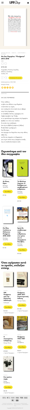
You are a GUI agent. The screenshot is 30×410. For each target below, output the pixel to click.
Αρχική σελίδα (5, 52)
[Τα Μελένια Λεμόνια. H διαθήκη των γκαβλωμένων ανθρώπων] (22, 168)
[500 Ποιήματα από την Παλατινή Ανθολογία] (8, 280)
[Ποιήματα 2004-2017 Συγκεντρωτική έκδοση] (22, 280)
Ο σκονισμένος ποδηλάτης (8, 339)
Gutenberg (9, 71)
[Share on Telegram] (13, 88)
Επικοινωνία (25, 404)
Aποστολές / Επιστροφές (20, 403)
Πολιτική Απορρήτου (7, 404)
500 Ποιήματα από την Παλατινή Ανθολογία (7, 296)
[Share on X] (7, 88)
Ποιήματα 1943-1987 (21, 338)
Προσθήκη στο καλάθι (15, 78)
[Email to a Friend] (10, 88)
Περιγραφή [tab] (4, 93)
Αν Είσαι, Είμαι (6, 182)
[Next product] (2, 63)
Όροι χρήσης (17, 404)
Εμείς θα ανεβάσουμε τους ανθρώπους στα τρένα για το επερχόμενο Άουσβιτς (21, 235)
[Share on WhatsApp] (2, 88)
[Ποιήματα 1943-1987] (22, 324)
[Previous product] (5, 63)
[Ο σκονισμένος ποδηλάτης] (8, 324)
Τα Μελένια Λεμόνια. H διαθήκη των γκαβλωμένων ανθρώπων (22, 185)
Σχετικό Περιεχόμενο (9, 312)
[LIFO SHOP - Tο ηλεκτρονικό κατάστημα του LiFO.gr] (15, 2)
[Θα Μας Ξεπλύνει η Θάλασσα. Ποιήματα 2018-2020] (7, 214)
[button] (2, 2)
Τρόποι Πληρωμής (7, 403)
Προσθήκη (8, 191)
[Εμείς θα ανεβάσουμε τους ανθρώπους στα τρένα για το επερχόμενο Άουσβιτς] (22, 214)
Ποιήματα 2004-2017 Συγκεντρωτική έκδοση (22, 295)
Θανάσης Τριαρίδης (13, 70)
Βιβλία (14, 52)
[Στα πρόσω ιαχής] (8, 364)
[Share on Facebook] (5, 88)
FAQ (15, 405)
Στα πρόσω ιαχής (8, 378)
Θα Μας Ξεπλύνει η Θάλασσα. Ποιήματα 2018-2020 (7, 232)
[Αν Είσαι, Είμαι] (7, 168)
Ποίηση (3, 54)
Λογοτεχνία (21, 52)
